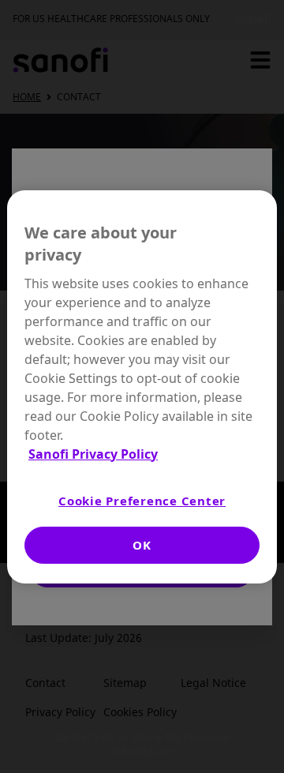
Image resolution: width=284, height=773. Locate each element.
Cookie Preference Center (142, 500)
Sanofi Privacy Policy (93, 454)
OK (142, 545)
